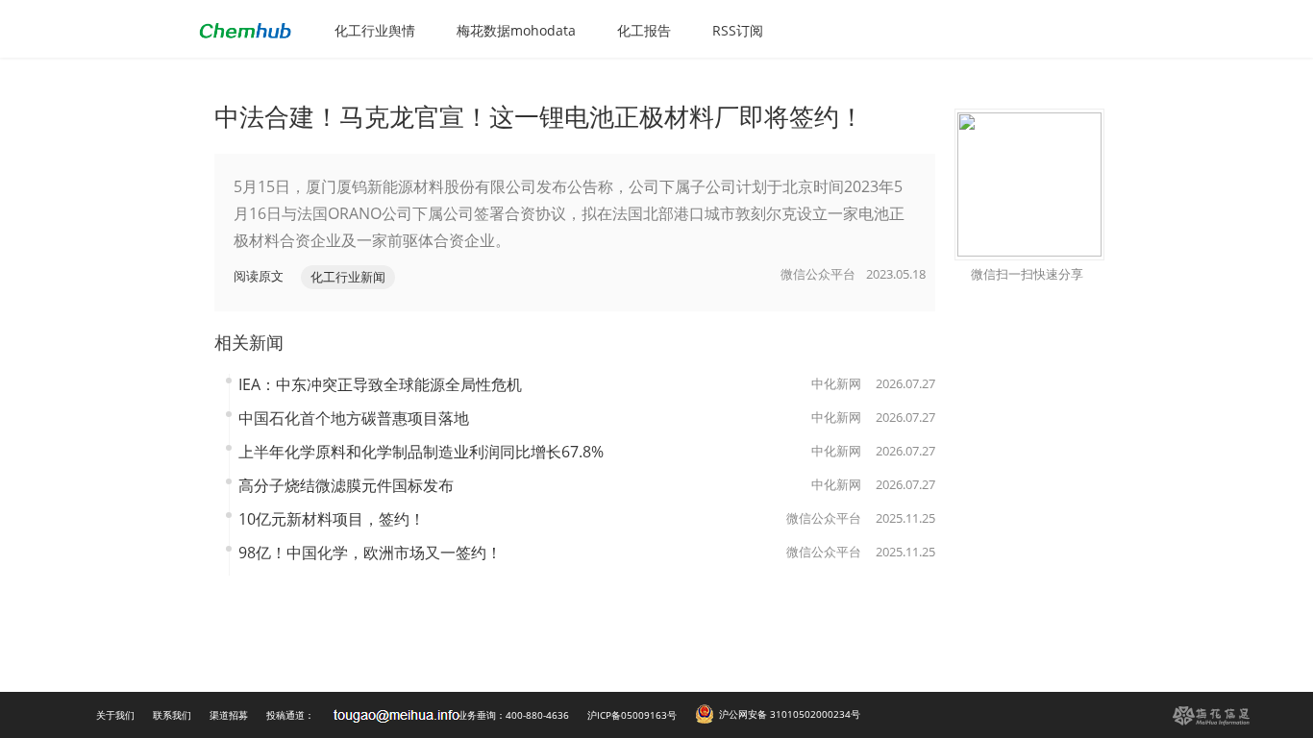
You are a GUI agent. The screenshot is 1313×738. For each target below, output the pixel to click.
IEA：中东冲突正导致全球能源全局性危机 (380, 384)
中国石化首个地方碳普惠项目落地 (353, 418)
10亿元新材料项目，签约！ (331, 518)
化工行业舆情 (374, 30)
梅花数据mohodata (516, 30)
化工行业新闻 (347, 276)
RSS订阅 (737, 30)
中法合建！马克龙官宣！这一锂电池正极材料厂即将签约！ (539, 116)
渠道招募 (229, 715)
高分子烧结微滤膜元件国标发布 (346, 485)
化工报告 (644, 30)
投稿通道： (290, 715)
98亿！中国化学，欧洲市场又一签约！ (370, 552)
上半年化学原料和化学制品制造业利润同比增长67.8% (421, 451)
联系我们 (172, 715)
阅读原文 (259, 275)
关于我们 (115, 715)
